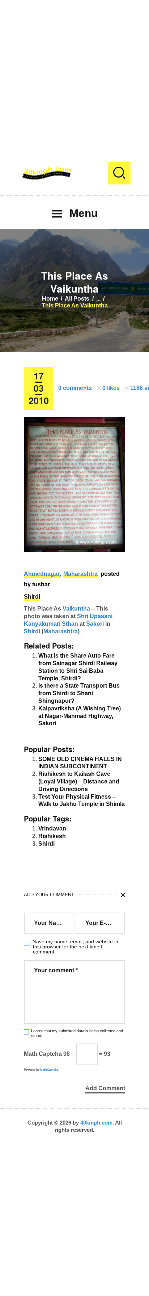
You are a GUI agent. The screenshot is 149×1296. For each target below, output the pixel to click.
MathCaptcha (49, 1069)
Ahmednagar (42, 574)
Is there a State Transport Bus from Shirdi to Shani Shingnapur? (79, 693)
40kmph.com (96, 1122)
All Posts (77, 299)
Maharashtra (80, 574)
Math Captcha (43, 1054)
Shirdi (32, 597)
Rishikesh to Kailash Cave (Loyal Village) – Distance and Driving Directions (78, 781)
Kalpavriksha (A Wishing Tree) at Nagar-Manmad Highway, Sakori (79, 716)
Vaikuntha (76, 608)
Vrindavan (52, 828)
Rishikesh (52, 836)
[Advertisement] (74, 74)
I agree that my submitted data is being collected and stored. (77, 1033)
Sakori (95, 624)
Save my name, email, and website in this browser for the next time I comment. (75, 946)
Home (50, 299)
